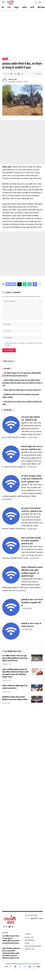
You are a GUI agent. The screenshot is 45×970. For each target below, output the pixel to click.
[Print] (18, 74)
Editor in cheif (12, 79)
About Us (34, 918)
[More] (22, 74)
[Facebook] (4, 926)
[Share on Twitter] (11, 74)
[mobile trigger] (4, 2)
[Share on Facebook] (7, 74)
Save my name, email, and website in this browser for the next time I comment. (23, 344)
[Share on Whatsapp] (20, 966)
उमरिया (5, 59)
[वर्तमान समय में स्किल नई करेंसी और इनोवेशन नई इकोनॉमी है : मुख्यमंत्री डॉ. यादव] (11, 545)
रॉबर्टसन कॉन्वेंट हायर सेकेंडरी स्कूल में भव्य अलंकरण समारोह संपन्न (22, 390)
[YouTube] (9, 926)
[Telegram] (12, 926)
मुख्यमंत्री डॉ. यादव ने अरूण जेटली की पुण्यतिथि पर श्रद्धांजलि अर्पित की (32, 603)
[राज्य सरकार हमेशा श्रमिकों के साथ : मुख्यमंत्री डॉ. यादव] (11, 424)
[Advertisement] (22, 33)
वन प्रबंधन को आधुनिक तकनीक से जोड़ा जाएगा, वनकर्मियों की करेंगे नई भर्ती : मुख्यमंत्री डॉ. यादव (31, 479)
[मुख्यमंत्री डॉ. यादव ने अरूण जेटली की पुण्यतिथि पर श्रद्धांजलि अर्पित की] (11, 607)
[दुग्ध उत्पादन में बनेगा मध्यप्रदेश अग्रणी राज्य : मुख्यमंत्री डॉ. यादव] (11, 516)
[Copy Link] (15, 74)
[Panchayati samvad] (10, 2)
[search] (36, 2)
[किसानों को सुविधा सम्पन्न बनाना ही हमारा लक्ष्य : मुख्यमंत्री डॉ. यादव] (11, 454)
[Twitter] (6, 926)
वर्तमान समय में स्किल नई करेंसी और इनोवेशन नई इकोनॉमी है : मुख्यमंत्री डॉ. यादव (31, 541)
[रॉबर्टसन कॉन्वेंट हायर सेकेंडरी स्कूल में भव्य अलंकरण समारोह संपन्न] (37, 687)
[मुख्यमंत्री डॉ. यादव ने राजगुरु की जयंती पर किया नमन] (11, 631)
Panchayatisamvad (18, 964)
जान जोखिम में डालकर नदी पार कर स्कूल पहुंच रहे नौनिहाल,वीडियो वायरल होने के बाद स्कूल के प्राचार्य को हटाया (15, 658)
